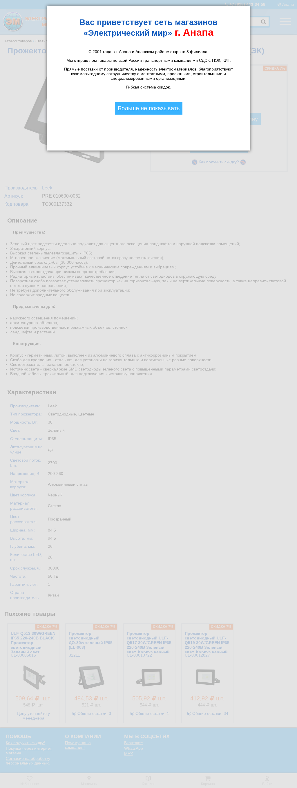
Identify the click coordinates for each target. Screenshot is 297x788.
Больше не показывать (149, 108)
